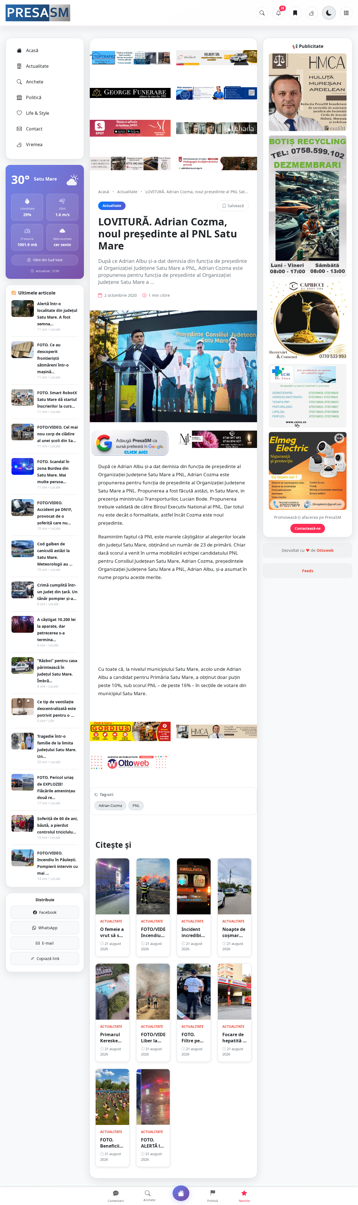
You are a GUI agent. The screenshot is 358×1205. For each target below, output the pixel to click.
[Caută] (262, 13)
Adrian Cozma (110, 805)
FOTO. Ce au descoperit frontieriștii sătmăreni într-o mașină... (53, 358)
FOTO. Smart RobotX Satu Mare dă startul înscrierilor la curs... (57, 399)
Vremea (34, 144)
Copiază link (48, 958)
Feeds (307, 570)
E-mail (48, 943)
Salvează (236, 205)
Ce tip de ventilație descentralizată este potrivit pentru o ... (56, 708)
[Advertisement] (173, 626)
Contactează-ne (308, 528)
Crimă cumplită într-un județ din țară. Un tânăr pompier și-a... (57, 591)
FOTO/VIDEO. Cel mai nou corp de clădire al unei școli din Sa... (57, 433)
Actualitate (37, 66)
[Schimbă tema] (329, 13)
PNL (136, 805)
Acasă (32, 50)
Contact (34, 129)
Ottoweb (325, 550)
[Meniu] (346, 13)
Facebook (47, 912)
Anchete (34, 82)
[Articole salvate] (295, 13)
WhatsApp (48, 927)
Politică (33, 97)
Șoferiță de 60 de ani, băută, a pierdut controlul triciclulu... (57, 825)
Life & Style (37, 113)
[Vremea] (311, 13)
